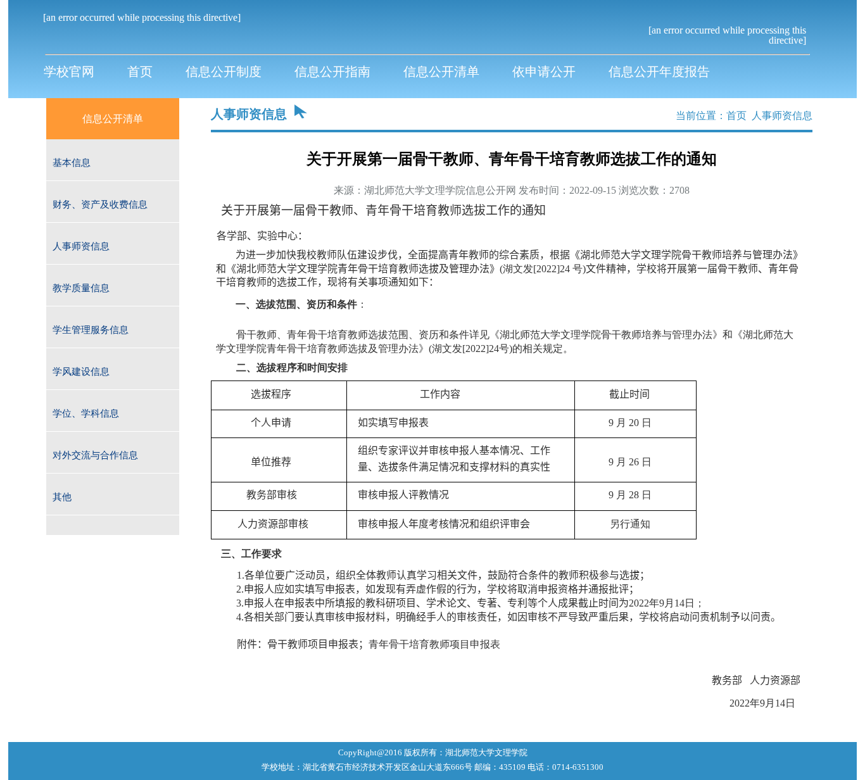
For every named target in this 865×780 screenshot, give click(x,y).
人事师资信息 (782, 115)
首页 (736, 115)
